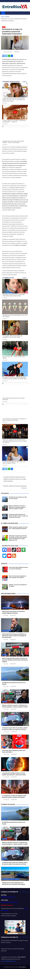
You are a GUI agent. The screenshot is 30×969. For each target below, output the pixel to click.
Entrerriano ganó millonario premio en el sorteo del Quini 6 (18, 568)
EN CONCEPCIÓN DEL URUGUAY (8, 879)
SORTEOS (4, 746)
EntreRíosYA (16, 51)
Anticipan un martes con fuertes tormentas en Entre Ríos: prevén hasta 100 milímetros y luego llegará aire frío (18, 538)
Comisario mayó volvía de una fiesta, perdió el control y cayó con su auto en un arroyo (18, 516)
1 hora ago (5, 615)
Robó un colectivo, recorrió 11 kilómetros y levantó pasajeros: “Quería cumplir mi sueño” (17, 507)
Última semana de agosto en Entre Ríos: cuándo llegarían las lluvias (18, 527)
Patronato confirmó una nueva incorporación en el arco (15, 487)
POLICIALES (4, 679)
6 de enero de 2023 (7, 51)
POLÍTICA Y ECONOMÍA (6, 630)
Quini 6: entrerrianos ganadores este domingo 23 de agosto (17, 576)
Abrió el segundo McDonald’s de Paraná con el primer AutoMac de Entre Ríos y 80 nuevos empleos (15, 660)
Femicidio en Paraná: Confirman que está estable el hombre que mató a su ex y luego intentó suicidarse (14, 479)
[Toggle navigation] (7, 13)
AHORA (3, 27)
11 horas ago (6, 731)
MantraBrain (23, 967)
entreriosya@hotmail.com (8, 961)
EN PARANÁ (4, 654)
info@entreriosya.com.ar (8, 897)
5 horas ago (6, 686)
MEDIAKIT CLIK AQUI (6, 905)
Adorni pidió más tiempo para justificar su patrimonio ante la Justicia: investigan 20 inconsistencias (14, 635)
